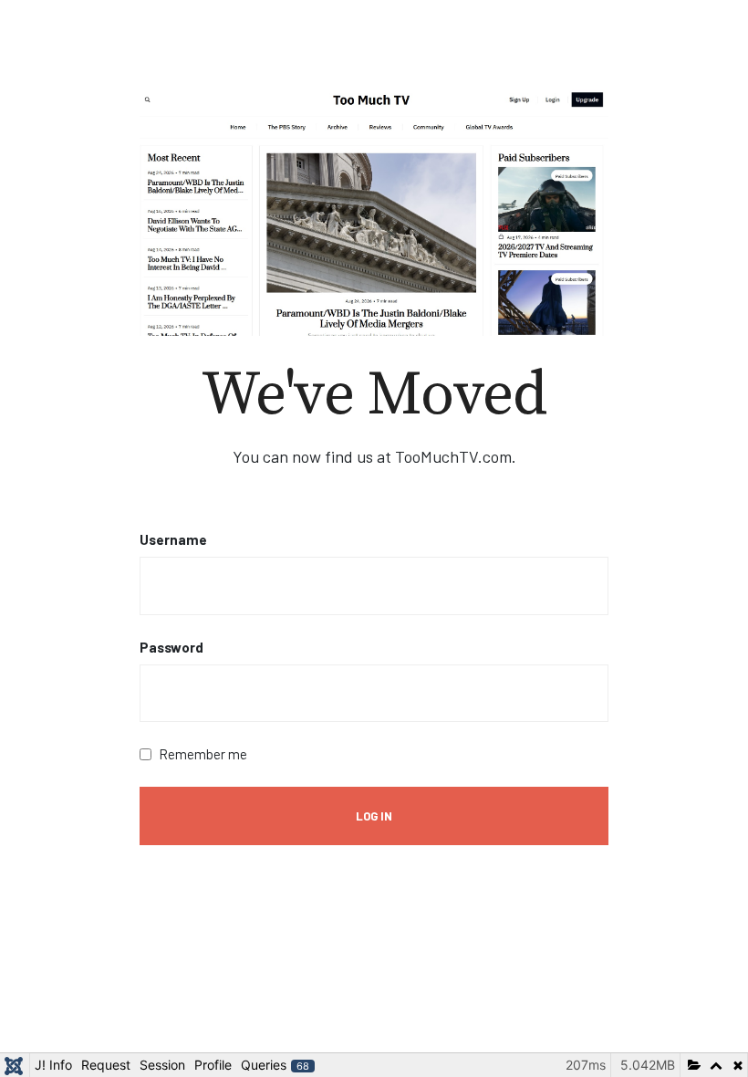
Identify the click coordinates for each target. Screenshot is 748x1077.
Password (171, 647)
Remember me (203, 754)
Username (173, 539)
